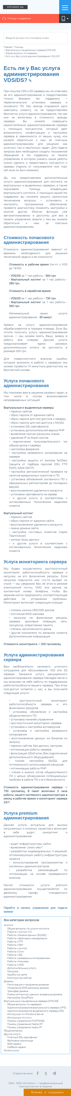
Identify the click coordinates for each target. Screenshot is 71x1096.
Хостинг (8, 925)
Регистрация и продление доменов (28, 984)
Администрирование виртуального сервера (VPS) (36, 1007)
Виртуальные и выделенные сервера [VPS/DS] (31, 1001)
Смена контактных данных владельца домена (34, 994)
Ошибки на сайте (17, 974)
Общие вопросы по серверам (24, 1004)
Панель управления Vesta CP (24, 1027)
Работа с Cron (15, 951)
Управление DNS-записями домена (28, 987)
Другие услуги (12, 1034)
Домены (9, 981)
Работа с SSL (15, 954)
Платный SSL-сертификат (22, 1037)
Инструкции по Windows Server (25, 1014)
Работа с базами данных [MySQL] (26, 935)
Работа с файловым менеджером (27, 938)
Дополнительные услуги (21, 968)
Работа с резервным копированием (28, 958)
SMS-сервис (14, 1043)
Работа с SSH (15, 944)
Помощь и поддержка (19, 18)
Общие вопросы (13, 1030)
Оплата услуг (11, 1050)
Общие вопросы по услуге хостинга (28, 928)
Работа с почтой (17, 948)
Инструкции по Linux (19, 1017)
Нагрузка (12, 971)
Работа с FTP (15, 941)
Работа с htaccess (18, 961)
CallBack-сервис (16, 1047)
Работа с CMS (15, 964)
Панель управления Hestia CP (25, 1024)
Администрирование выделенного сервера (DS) (35, 1010)
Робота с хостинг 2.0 (19, 931)
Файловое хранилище (20, 1040)
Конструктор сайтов (19, 977)
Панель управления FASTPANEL (26, 1020)
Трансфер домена (17, 991)
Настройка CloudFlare (20, 997)
